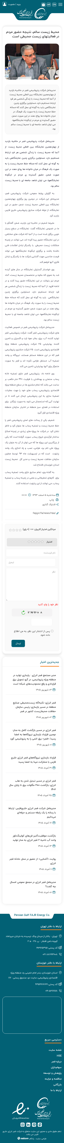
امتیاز (49, 542)
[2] (32, 541)
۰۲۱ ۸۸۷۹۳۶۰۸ (50, 954)
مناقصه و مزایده (53, 1079)
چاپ (52, 500)
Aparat (34, 1125)
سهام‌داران (56, 1067)
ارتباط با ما (56, 1090)
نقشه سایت (55, 1050)
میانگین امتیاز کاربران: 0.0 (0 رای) (39, 529)
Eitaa (40, 1125)
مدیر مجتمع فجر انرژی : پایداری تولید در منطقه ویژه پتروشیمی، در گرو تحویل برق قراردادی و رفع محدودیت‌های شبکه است (34, 679)
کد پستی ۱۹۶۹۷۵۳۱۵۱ (46, 948)
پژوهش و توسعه (52, 1073)
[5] (42, 541)
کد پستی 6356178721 (46, 984)
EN (54, 5)
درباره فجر (57, 1061)
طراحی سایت (41, 1138)
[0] (10, 530)
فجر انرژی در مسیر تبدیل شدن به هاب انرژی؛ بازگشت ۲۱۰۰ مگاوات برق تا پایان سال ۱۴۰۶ (32, 785)
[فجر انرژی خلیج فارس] (32, 14)
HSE (59, 1056)
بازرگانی (57, 1084)
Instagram (23, 1125)
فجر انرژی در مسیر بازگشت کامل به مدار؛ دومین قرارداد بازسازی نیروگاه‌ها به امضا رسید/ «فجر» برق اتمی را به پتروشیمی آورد (33, 734)
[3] (35, 541)
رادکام (31, 1138)
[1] (29, 541)
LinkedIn (28, 1125)
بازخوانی (23, 612)
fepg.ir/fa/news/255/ (44, 513)
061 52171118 (51, 991)
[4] (38, 541)
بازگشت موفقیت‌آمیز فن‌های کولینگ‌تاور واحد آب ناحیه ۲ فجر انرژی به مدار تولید (34, 838)
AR (48, 5)
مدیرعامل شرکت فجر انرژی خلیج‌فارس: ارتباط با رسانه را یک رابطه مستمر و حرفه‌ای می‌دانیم (32, 812)
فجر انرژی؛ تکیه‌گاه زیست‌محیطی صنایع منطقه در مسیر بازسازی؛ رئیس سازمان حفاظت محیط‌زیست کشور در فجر (34, 707)
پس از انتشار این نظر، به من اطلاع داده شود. (32, 633)
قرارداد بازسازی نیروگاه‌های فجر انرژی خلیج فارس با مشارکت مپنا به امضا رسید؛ (33, 759)
